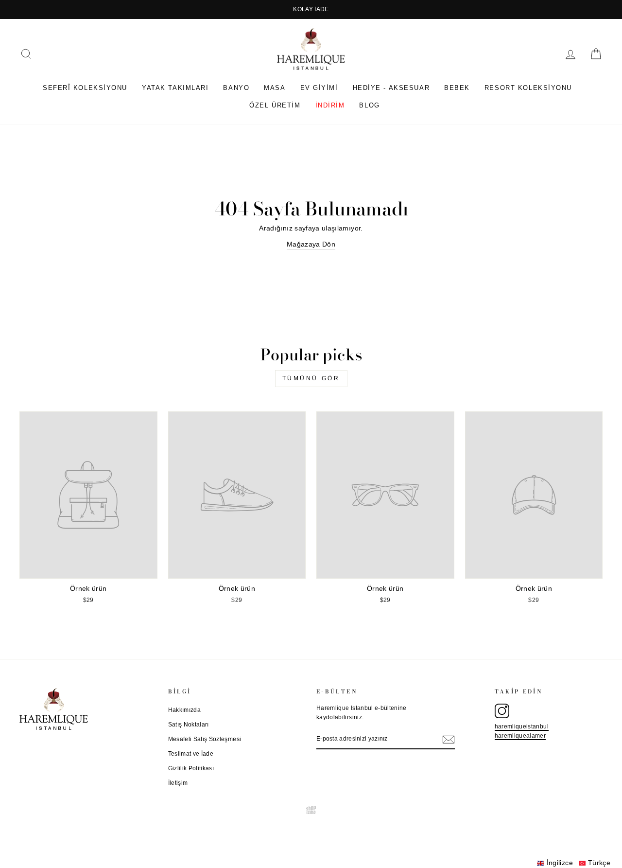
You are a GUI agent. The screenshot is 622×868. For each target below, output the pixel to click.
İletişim (178, 782)
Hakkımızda (184, 710)
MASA (274, 87)
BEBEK (457, 87)
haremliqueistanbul (522, 726)
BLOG (369, 105)
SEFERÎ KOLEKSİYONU (85, 87)
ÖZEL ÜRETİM (274, 105)
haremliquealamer (520, 735)
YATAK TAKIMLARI (175, 87)
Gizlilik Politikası (191, 768)
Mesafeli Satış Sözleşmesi (205, 739)
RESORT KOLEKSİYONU (528, 87)
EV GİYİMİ (319, 87)
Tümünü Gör (311, 378)
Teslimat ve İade (191, 753)
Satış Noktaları (188, 724)
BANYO (236, 87)
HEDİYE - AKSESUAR (391, 87)
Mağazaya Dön (311, 244)
